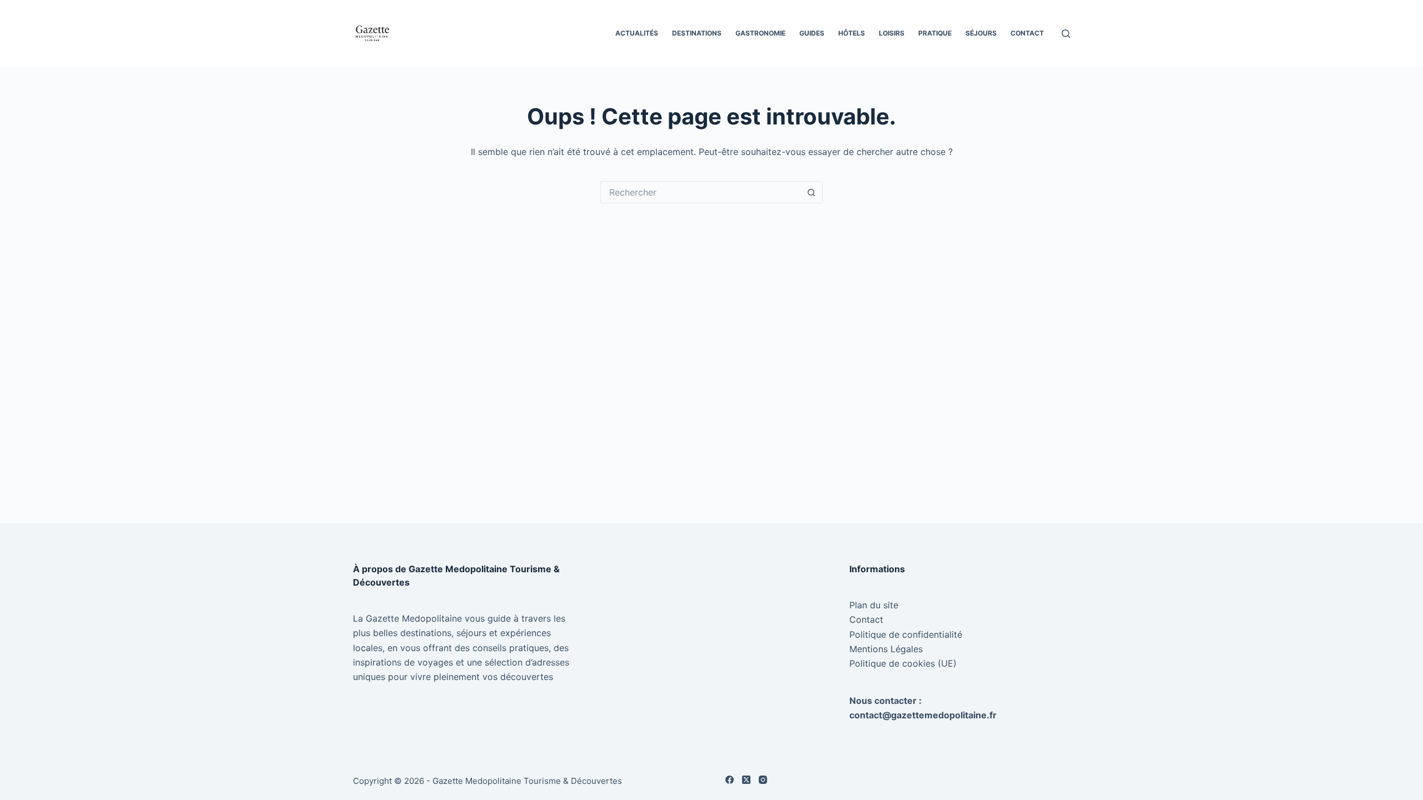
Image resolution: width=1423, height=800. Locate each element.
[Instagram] (763, 780)
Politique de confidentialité (905, 634)
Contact (1027, 33)
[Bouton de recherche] (811, 192)
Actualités (636, 33)
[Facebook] (729, 780)
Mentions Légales (886, 648)
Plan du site (873, 605)
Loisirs (891, 33)
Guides (811, 33)
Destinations (697, 33)
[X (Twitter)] (746, 780)
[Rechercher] (1066, 33)
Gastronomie (760, 33)
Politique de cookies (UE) (903, 663)
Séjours (981, 33)
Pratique (935, 33)
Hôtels (851, 33)
